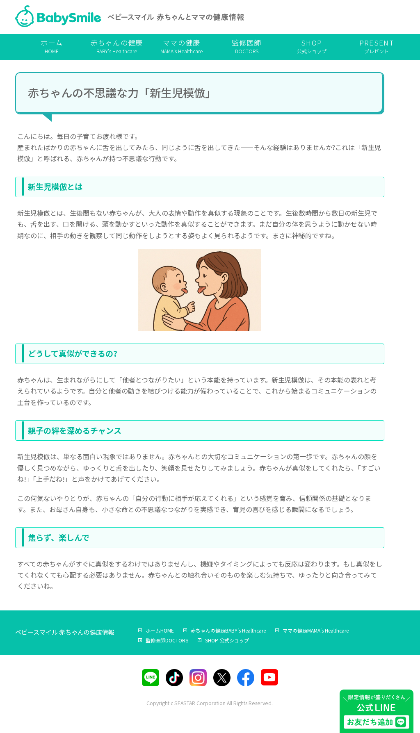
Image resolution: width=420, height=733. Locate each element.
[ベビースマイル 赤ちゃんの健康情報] (130, 18)
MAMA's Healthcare (181, 46)
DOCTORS (247, 46)
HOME (52, 46)
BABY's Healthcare (117, 46)
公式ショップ (311, 46)
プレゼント (376, 46)
